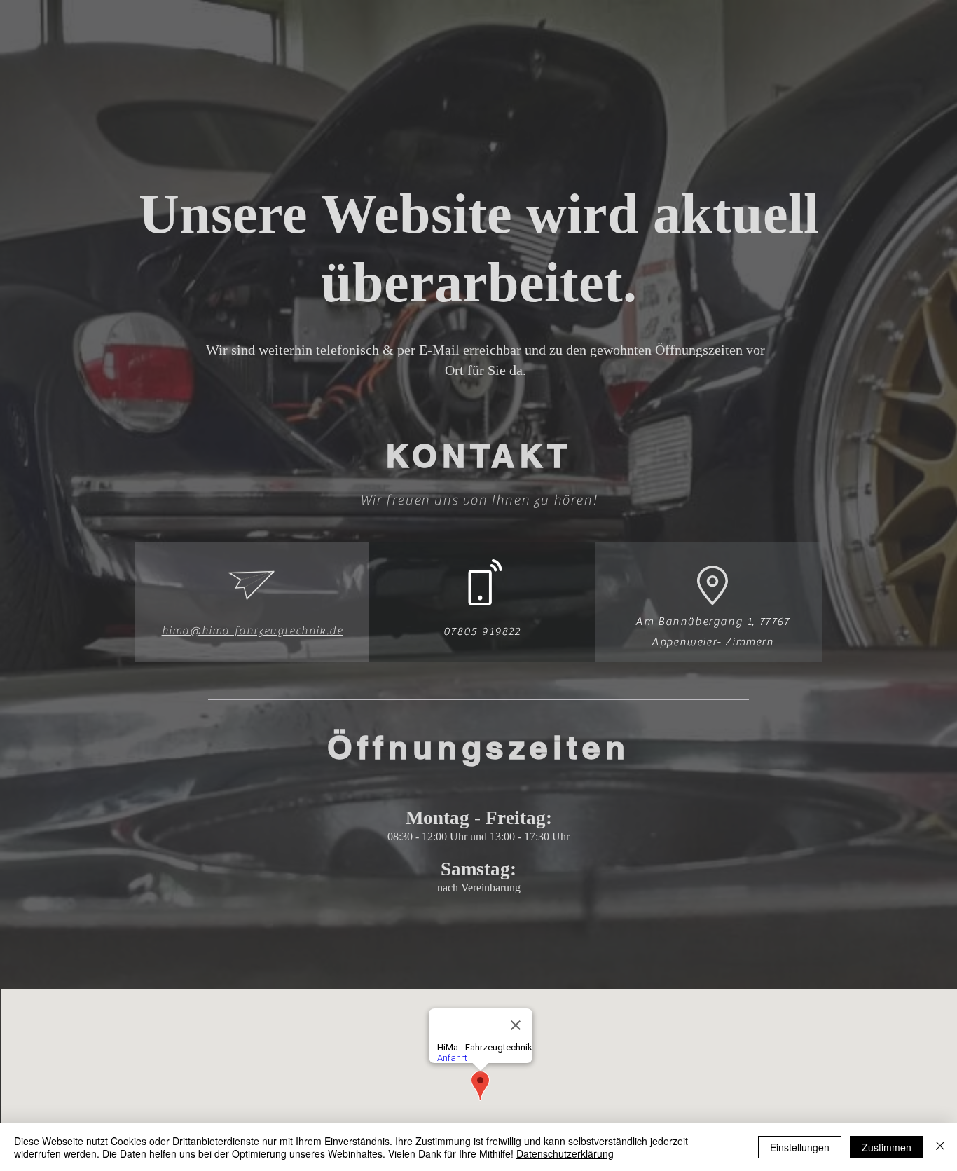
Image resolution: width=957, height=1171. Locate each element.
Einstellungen (799, 1147)
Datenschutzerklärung (565, 1153)
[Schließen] (940, 1147)
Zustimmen (886, 1147)
